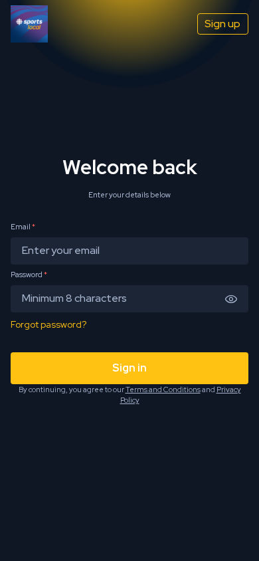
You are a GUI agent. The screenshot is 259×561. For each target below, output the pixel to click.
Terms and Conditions (163, 389)
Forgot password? (48, 324)
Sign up (222, 24)
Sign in (129, 368)
